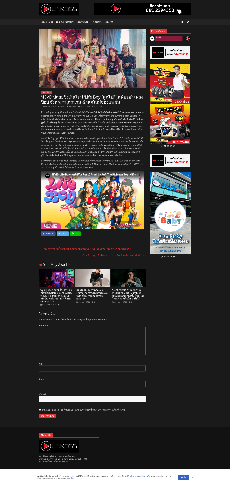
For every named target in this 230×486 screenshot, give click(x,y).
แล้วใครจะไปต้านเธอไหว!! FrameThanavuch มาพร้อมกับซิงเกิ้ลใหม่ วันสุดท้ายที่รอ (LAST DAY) (92, 294)
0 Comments (85, 106)
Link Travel (82, 22)
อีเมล (42, 379)
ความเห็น (43, 325)
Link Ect (109, 22)
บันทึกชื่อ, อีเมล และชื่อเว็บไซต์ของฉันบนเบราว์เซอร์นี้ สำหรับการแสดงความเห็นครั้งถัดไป (83, 409)
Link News (96, 22)
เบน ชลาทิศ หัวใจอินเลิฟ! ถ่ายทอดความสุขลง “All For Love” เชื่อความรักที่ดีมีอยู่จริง (85, 248)
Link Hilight (47, 22)
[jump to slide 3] (171, 146)
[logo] (59, 441)
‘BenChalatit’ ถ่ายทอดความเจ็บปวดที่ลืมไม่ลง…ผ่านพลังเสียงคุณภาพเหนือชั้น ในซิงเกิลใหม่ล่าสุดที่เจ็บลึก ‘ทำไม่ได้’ (128, 294)
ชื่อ (41, 363)
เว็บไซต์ (42, 394)
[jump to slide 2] (168, 146)
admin (62, 106)
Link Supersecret (64, 22)
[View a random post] (188, 22)
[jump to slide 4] (174, 146)
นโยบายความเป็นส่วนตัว (140, 476)
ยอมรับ (183, 477)
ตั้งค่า (73, 478)
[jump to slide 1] (165, 146)
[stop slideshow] (176, 146)
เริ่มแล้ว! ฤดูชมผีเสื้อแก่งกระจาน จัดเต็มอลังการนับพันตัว (113, 255)
